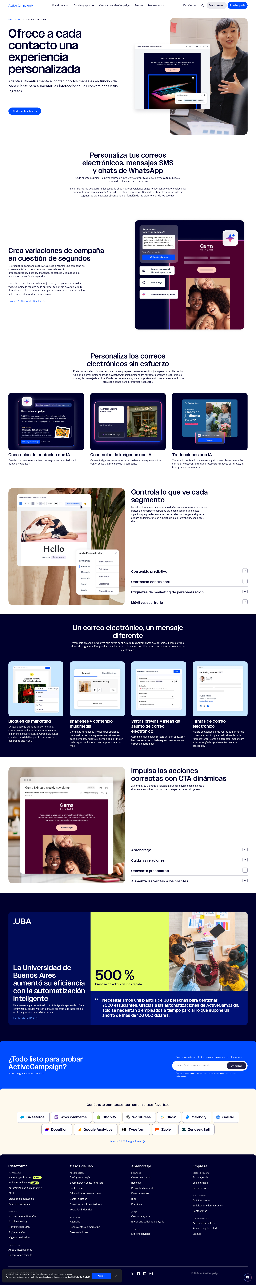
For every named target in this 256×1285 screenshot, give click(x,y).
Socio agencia (200, 1177)
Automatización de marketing (25, 1188)
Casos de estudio (141, 1177)
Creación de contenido (21, 1198)
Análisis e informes (19, 1204)
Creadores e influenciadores (86, 1204)
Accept (101, 1276)
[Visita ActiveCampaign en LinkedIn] (145, 1273)
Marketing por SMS (19, 1226)
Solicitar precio (201, 1200)
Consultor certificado (20, 1255)
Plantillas (136, 1204)
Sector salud (77, 1188)
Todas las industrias (81, 1209)
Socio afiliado (200, 1182)
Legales (197, 1233)
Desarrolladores (79, 1232)
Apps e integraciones (20, 1249)
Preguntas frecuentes (143, 1188)
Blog (133, 1199)
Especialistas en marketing (85, 1227)
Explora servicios (140, 1233)
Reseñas (136, 1182)
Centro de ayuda (140, 1216)
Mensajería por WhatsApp (22, 1216)
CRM (11, 1193)
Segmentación (16, 1232)
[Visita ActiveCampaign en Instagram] (151, 1273)
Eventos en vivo (140, 1193)
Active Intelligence (19, 1182)
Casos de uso (14, 19)
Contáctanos (200, 1211)
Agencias (75, 1221)
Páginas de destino (19, 1237)
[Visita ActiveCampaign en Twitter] (132, 1273)
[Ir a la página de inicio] (20, 5)
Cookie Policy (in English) (79, 1277)
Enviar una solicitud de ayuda (147, 1221)
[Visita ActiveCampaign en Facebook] (138, 1273)
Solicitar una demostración (208, 1205)
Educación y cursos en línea (85, 1193)
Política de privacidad (205, 1228)
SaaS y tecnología (80, 1177)
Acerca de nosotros (204, 1223)
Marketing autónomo (20, 1177)
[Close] (116, 1276)
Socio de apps (200, 1188)
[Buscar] (202, 5)
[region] (62, 1276)
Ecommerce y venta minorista (86, 1182)
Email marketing (17, 1221)
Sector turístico (78, 1199)
